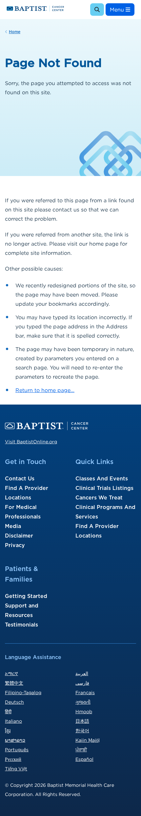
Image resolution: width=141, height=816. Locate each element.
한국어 (82, 730)
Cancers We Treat (99, 497)
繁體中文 (14, 682)
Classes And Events (101, 478)
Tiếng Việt (16, 768)
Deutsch (14, 701)
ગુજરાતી (83, 701)
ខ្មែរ (7, 730)
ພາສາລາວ (15, 740)
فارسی (82, 682)
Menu (118, 9)
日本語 (82, 720)
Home (14, 32)
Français (85, 692)
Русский (13, 759)
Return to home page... (44, 390)
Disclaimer (19, 536)
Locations (18, 497)
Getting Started (26, 596)
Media (13, 526)
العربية (81, 673)
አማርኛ (11, 673)
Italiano (13, 720)
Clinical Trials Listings (104, 488)
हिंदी (8, 711)
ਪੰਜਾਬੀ (81, 749)
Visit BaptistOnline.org (31, 441)
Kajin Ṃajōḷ (87, 740)
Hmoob (83, 711)
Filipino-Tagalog (23, 692)
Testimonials (21, 625)
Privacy (15, 545)
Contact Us (19, 478)
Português (17, 749)
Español (84, 759)
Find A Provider (26, 488)
